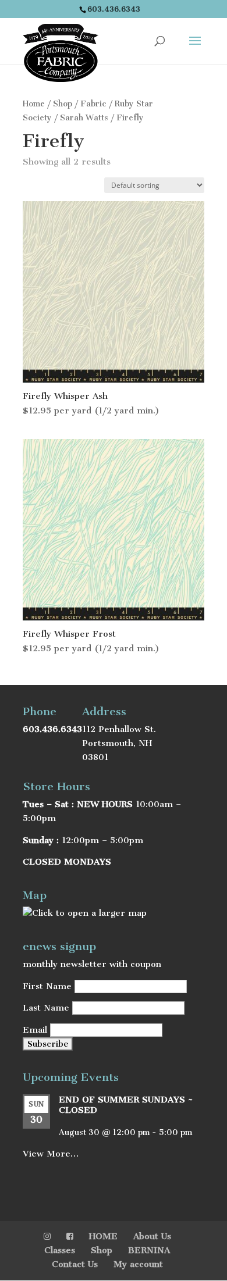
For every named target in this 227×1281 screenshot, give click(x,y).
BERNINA (149, 1250)
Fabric (93, 104)
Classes (59, 1250)
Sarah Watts (84, 118)
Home (34, 104)
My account (138, 1264)
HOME (103, 1236)
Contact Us (75, 1264)
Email (35, 1030)
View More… (51, 1153)
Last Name (46, 1007)
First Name (47, 986)
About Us (152, 1236)
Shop (62, 104)
